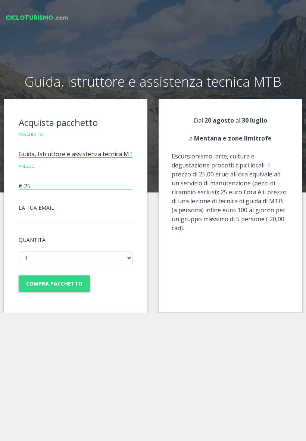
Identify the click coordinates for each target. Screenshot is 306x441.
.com (37, 17)
